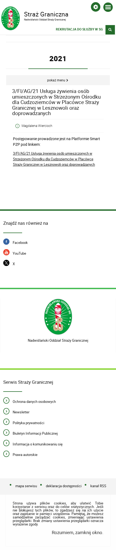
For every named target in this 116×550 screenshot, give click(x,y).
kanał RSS (98, 485)
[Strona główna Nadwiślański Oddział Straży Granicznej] (58, 317)
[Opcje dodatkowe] (95, 8)
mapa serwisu (26, 485)
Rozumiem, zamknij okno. (77, 532)
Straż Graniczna (35, 13)
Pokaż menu (56, 80)
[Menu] (108, 8)
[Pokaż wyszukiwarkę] (110, 29)
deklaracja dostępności (63, 485)
